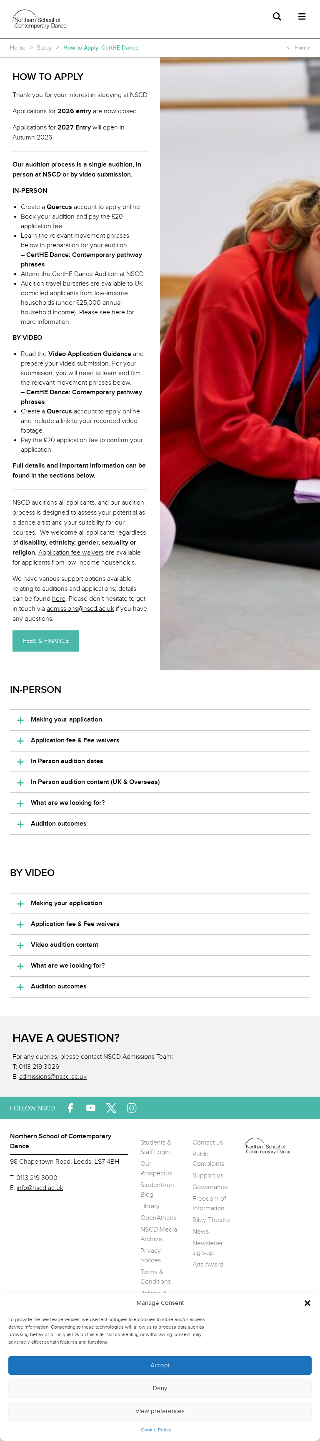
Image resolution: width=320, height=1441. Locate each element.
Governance (210, 1187)
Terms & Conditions (155, 1277)
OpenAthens (158, 1218)
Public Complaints (208, 1159)
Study (44, 48)
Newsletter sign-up (207, 1248)
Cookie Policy (156, 1430)
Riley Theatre (211, 1220)
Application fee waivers (71, 553)
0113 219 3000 (37, 1178)
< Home (298, 48)
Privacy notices (150, 1255)
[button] (307, 1303)
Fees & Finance (46, 641)
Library (150, 1206)
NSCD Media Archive (158, 1234)
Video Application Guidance (89, 354)
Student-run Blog (157, 1190)
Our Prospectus (156, 1168)
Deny (160, 1388)
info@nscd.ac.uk (40, 1188)
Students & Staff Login (155, 1147)
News (200, 1232)
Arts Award (207, 1265)
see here (112, 312)
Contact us (207, 1143)
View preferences (160, 1411)
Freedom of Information (209, 1203)
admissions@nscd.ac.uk (53, 1077)
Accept (160, 1365)
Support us (207, 1176)
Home (17, 48)
